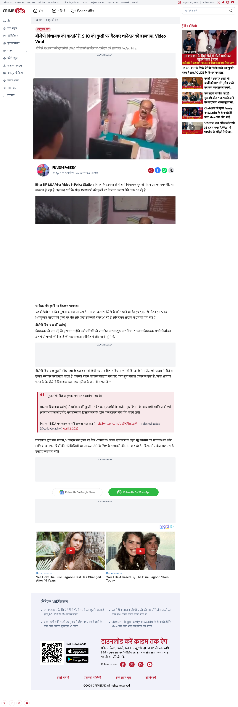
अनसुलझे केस (52, 20)
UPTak (85, 2)
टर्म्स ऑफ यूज (123, 677)
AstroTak (31, 2)
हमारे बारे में (63, 677)
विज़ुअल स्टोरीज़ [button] (85, 11)
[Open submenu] (27, 51)
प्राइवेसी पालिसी (92, 677)
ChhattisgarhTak (71, 2)
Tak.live (41, 2)
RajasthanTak (97, 2)
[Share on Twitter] (171, 170)
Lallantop (7, 2)
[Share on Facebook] (158, 170)
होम (40, 20)
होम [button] (41, 11)
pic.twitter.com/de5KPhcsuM (117, 424)
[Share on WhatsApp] (164, 170)
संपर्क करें (151, 677)
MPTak (135, 2)
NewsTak (125, 2)
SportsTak (19, 2)
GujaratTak (112, 2)
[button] (15, 21)
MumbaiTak (54, 2)
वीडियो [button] (61, 11)
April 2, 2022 (70, 428)
